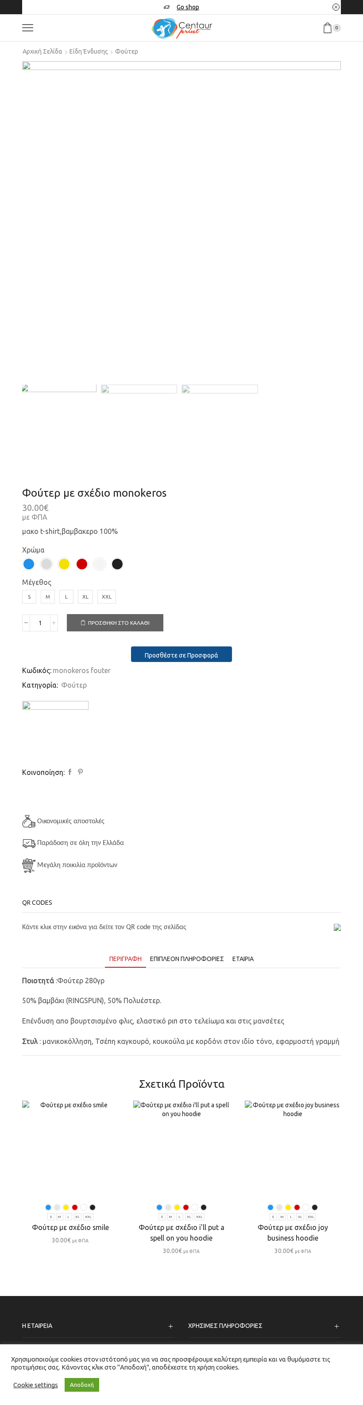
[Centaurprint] (55, 734)
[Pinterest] (79, 772)
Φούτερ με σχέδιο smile (70, 1227)
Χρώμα (33, 550)
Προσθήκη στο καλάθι (119, 623)
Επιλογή (75, 1182)
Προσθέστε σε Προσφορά (181, 655)
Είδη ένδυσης (89, 51)
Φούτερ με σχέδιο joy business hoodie (293, 1232)
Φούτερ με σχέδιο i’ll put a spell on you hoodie (181, 1232)
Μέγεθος (36, 582)
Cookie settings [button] (35, 1385)
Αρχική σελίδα (42, 51)
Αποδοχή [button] (82, 1385)
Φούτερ (126, 51)
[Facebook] (70, 772)
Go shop (188, 7)
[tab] (125, 959)
